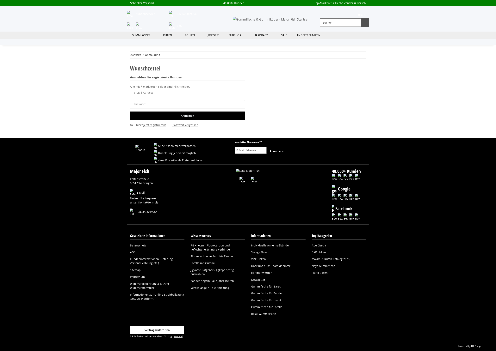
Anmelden (187, 116)
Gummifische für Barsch (266, 286)
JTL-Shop (475, 346)
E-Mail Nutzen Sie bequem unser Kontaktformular (145, 197)
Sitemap (135, 270)
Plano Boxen (320, 273)
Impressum (137, 277)
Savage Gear (259, 252)
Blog (179, 25)
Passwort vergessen (185, 125)
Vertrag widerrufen (157, 330)
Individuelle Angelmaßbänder (270, 245)
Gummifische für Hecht (266, 300)
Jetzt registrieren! (154, 125)
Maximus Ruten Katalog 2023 (331, 259)
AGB (132, 252)
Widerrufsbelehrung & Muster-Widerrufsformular (150, 286)
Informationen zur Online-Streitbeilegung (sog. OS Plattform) (157, 296)
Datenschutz (138, 245)
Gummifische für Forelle (266, 307)
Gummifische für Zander (267, 293)
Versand (178, 336)
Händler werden (261, 273)
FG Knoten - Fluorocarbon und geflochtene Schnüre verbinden (211, 247)
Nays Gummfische (323, 266)
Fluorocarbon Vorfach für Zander (212, 256)
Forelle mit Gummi (203, 263)
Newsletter (258, 279)
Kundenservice (145, 14)
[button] (325, 14)
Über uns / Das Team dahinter (270, 266)
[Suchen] (365, 22)
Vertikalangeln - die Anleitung (210, 288)
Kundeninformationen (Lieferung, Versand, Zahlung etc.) (151, 261)
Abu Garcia (319, 245)
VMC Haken (258, 259)
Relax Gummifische (263, 314)
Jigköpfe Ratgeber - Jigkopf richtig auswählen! (212, 272)
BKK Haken (319, 252)
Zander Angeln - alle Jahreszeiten (212, 281)
